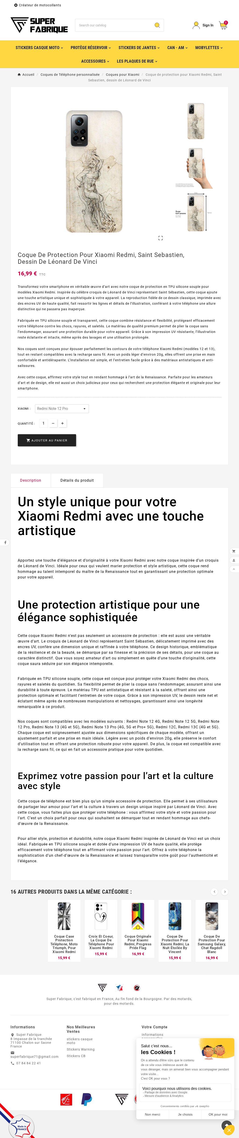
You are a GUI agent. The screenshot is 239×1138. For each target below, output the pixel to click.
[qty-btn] (62, 423)
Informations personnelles (152, 1036)
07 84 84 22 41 (28, 1063)
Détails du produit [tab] (77, 480)
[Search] (157, 25)
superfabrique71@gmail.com (35, 1057)
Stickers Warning (81, 1049)
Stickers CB (76, 1056)
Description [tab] (30, 480)
